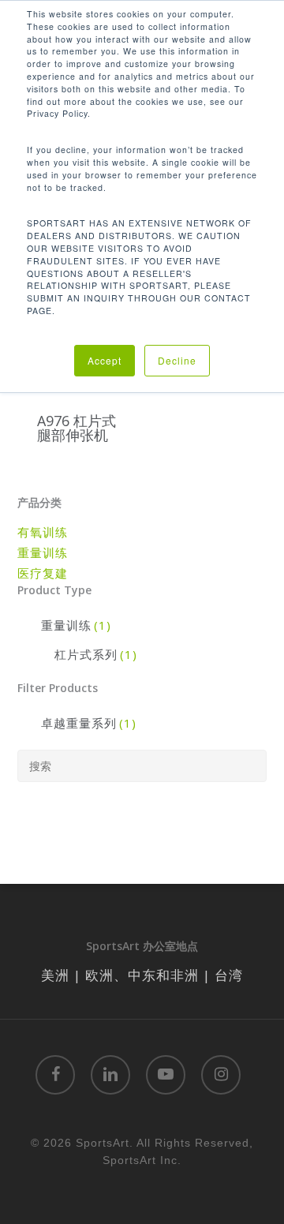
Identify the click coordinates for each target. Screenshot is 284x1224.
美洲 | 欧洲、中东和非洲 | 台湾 (142, 975)
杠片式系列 (95, 654)
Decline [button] (177, 360)
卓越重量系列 (88, 723)
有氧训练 (42, 532)
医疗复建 (42, 573)
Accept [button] (104, 360)
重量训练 (42, 552)
